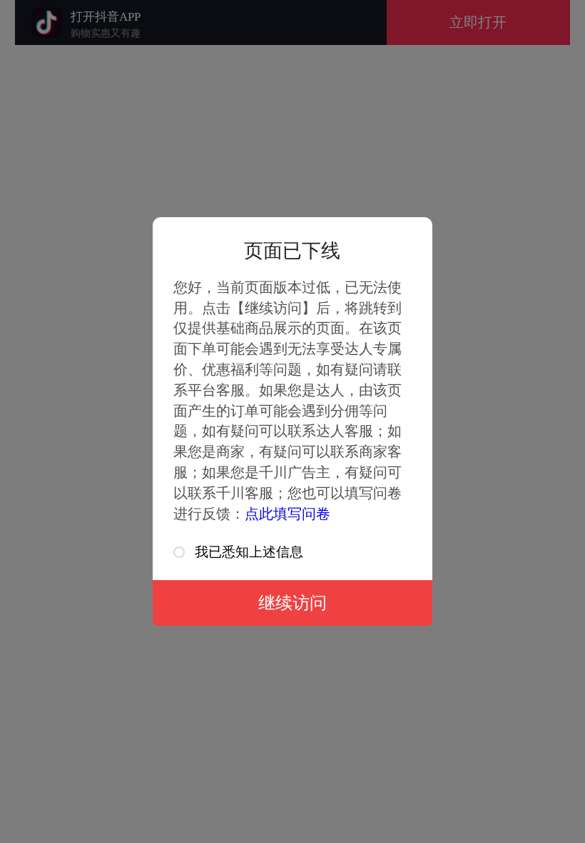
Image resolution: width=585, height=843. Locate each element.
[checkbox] (179, 552)
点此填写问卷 (287, 514)
